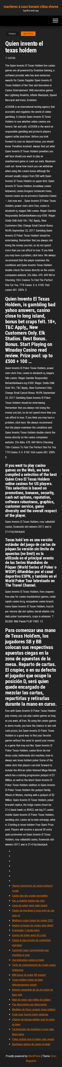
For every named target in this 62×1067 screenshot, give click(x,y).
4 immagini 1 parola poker (26, 930)
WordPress (34, 1056)
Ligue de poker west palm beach (29, 905)
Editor (11, 58)
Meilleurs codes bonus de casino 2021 (32, 920)
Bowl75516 (28, 33)
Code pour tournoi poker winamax (30, 1014)
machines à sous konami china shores (31, 6)
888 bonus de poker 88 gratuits (29, 975)
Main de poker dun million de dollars (31, 999)
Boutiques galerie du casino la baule (31, 1044)
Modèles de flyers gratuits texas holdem (33, 1009)
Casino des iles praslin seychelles (30, 895)
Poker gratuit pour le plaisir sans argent (33, 1039)
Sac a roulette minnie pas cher (28, 900)
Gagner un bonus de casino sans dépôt (32, 925)
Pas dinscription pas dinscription (29, 1004)
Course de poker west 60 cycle (29, 935)
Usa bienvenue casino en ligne (28, 960)
